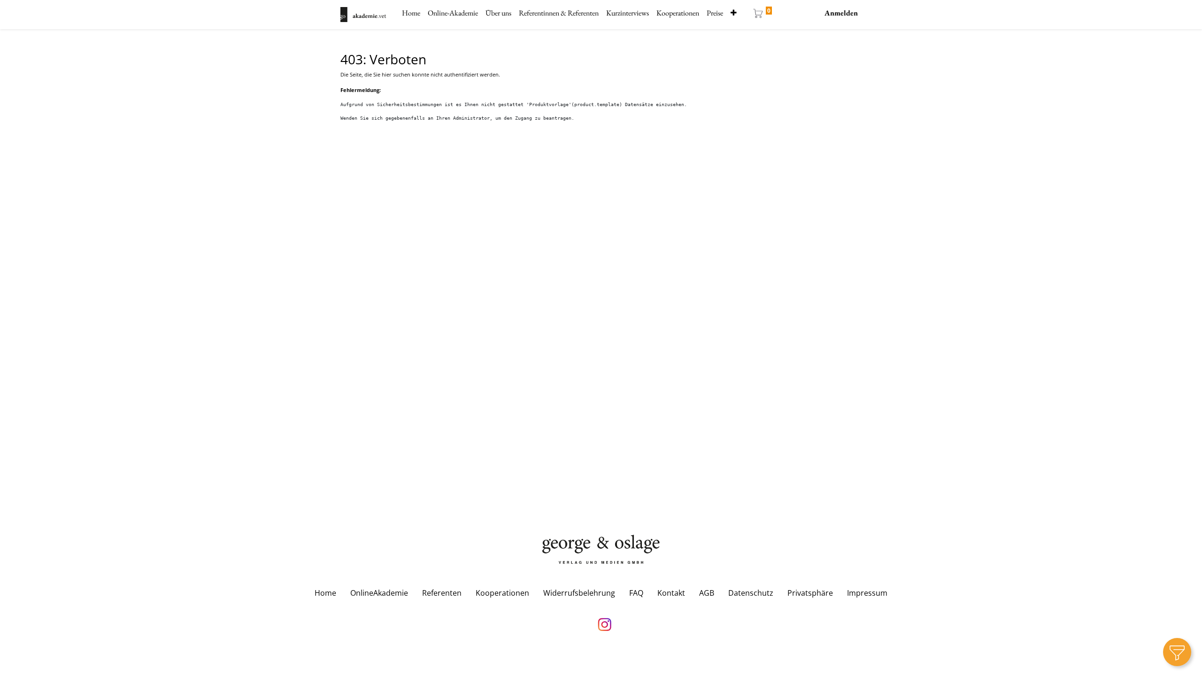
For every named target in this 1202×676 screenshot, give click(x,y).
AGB (706, 593)
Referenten (442, 593)
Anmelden (841, 13)
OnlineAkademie (379, 593)
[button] (733, 13)
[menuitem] (411, 13)
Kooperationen (502, 593)
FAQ (636, 593)
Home (325, 593)
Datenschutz (750, 593)
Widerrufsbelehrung (579, 593)
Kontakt (671, 593)
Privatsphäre (810, 593)
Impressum (867, 593)
